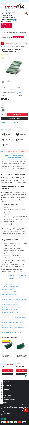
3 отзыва (9, 54)
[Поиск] (26, 43)
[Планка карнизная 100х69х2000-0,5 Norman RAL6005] (7, 346)
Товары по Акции (6, 27)
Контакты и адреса (19, 37)
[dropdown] (2, 1)
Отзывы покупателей (7, 37)
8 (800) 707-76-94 (7, 15)
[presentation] (1, 357)
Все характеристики (6, 129)
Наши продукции (6, 385)
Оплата (16, 32)
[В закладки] (13, 341)
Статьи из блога (5, 389)
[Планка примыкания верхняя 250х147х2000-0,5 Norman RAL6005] (21, 346)
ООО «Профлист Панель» (21, 91)
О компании (5, 32)
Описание (4, 151)
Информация (5, 381)
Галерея (17, 34)
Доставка (11, 32)
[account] (27, 1)
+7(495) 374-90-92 (7, 13)
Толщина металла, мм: (6, 102)
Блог (13, 34)
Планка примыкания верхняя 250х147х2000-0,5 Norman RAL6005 (21, 355)
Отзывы (23, 151)
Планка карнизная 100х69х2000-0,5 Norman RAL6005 (6, 355)
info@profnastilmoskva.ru (8, 17)
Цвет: (2, 107)
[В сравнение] (13, 344)
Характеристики (13, 151)
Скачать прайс (7, 24)
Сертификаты (22, 32)
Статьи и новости (6, 34)
